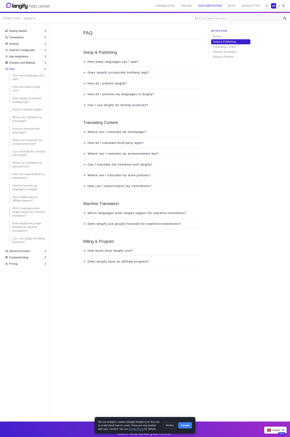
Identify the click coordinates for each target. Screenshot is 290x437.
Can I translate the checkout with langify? (29, 153)
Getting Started (18, 31)
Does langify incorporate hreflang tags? (27, 100)
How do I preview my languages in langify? (25, 187)
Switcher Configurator (22, 50)
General (14, 43)
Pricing (186, 5)
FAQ (11, 69)
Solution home (12, 18)
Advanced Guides (19, 251)
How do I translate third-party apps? (26, 130)
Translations (16, 37)
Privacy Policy (136, 428)
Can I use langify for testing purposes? (28, 240)
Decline (170, 425)
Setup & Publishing (224, 41)
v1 (278, 5)
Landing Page (165, 5)
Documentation (210, 5)
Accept (185, 425)
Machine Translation (225, 51)
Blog (231, 5)
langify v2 (30, 18)
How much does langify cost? (26, 88)
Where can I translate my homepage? (27, 119)
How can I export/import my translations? (28, 176)
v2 (273, 5)
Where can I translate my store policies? (27, 164)
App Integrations (19, 56)
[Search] (284, 18)
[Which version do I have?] (283, 6)
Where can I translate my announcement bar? (27, 142)
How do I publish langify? (27, 109)
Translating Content (224, 46)
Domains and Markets (22, 62)
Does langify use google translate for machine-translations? (27, 227)
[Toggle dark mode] (267, 6)
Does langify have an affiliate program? (25, 199)
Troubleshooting (18, 257)
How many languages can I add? (28, 77)
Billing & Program (223, 56)
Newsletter (250, 5)
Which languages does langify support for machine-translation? (28, 212)
